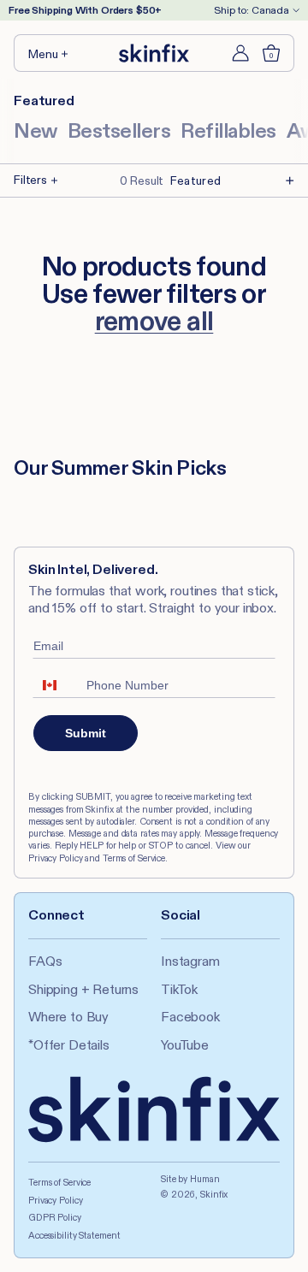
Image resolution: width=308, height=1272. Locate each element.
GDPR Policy (54, 1217)
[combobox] (55, 685)
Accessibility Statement (74, 1235)
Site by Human (190, 1179)
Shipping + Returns (83, 989)
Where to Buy (68, 1017)
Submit (85, 733)
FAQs (45, 961)
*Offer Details (69, 1045)
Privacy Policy (55, 1200)
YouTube (185, 1045)
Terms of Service (59, 1182)
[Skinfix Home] (154, 53)
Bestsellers (119, 130)
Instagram (190, 961)
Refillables (228, 130)
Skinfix (214, 1194)
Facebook (190, 1017)
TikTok (179, 989)
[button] (49, 53)
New (35, 130)
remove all (154, 320)
